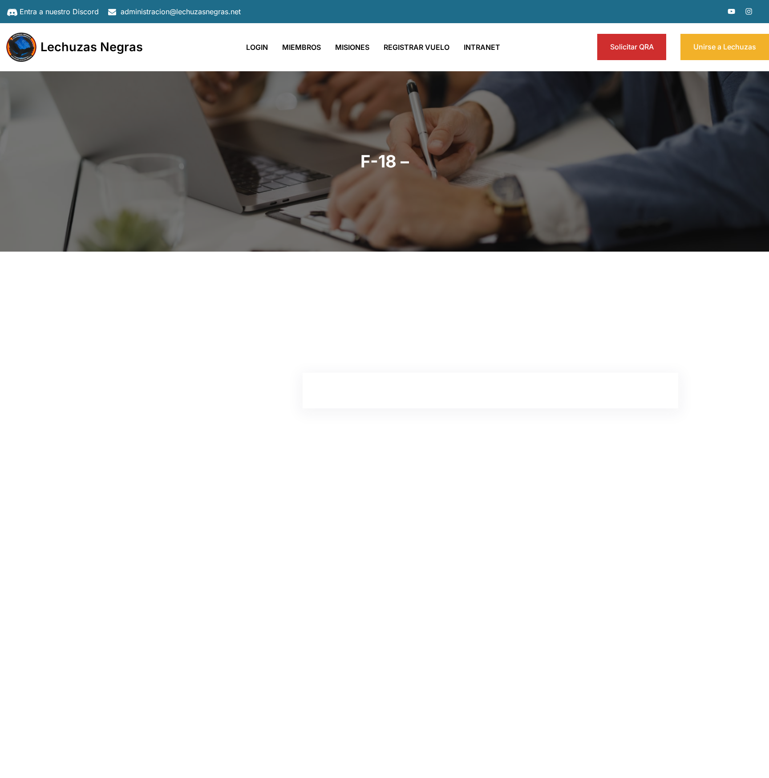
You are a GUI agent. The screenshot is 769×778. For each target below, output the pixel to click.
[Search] (254, 311)
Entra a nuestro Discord (59, 11)
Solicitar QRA (632, 46)
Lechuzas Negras (91, 47)
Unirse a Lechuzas (724, 46)
